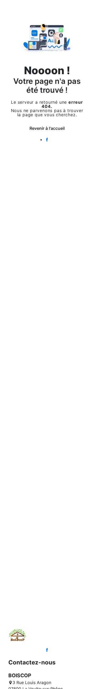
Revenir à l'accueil (47, 128)
